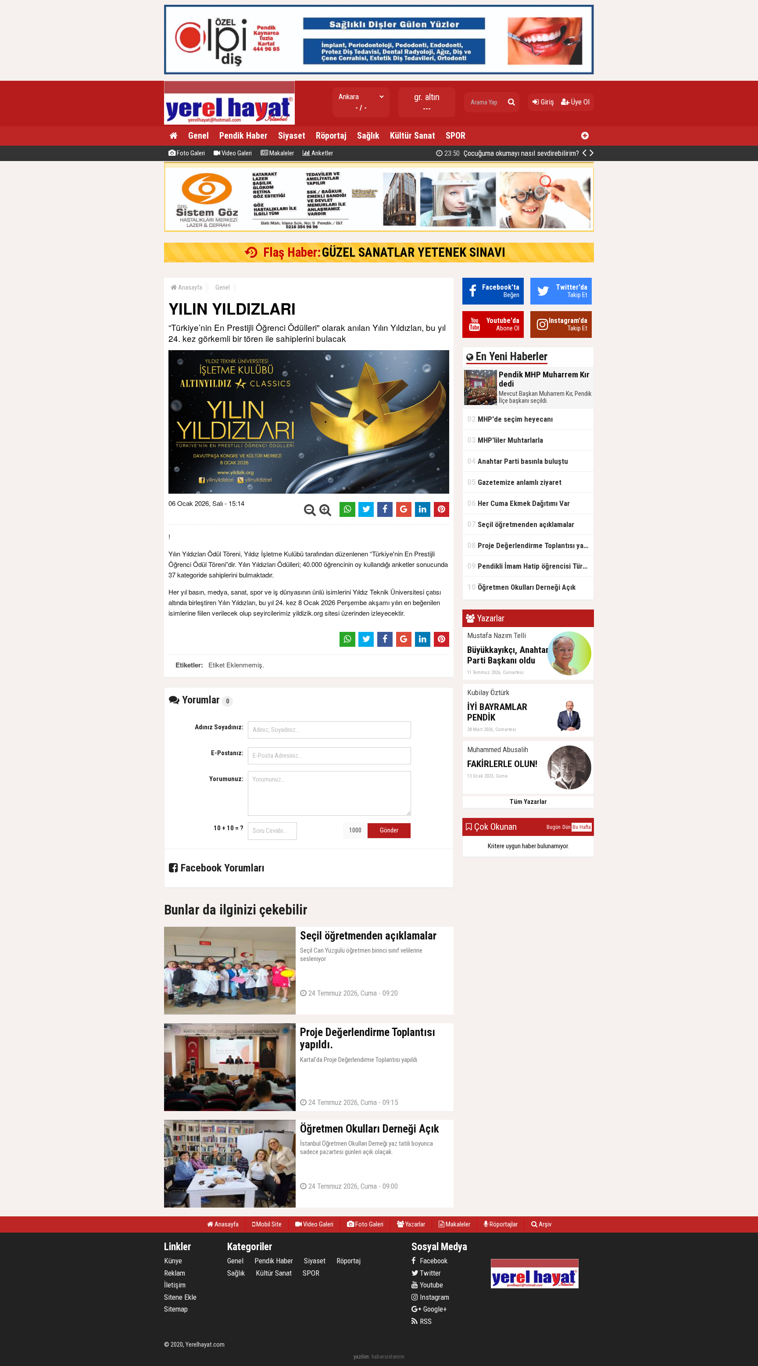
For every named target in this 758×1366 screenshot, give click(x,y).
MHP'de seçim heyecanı (510, 419)
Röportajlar (503, 1224)
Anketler (321, 153)
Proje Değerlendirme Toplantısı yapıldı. (530, 545)
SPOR (455, 135)
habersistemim (388, 1356)
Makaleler (281, 153)
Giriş (546, 101)
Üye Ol (579, 101)
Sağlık (368, 135)
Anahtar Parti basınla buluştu (517, 461)
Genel (198, 135)
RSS (425, 1321)
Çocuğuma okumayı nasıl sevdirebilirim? (511, 153)
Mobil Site (268, 1224)
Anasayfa (189, 287)
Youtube (430, 1284)
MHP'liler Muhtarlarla (505, 440)
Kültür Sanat (412, 135)
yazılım (361, 1356)
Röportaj (331, 135)
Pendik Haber (243, 135)
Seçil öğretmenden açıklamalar (520, 524)
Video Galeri (236, 153)
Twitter (429, 1273)
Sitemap (176, 1309)
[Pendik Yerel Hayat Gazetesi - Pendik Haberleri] (229, 122)
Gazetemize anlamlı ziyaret (514, 482)
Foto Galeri (190, 153)
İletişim (175, 1284)
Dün (566, 827)
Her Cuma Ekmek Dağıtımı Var (518, 503)
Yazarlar (414, 1224)
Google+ (432, 1309)
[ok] (511, 102)
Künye (173, 1260)
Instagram (433, 1297)
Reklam (174, 1273)
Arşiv (544, 1224)
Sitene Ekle (180, 1297)
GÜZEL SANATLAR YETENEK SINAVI (413, 252)
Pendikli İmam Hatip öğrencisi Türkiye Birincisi (530, 566)
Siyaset (291, 135)
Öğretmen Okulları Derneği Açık (521, 587)
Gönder (389, 830)
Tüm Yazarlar (528, 802)
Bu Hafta (581, 827)
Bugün (554, 827)
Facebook (432, 1260)
